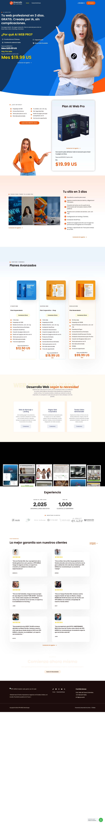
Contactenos (26, 426)
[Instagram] (81, 3)
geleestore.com (22, 563)
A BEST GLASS (29, 626)
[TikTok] (78, 3)
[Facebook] (79, 3)
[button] (90, 3)
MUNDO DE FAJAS (60, 598)
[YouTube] (82, 3)
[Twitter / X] (84, 3)
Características (36, 3)
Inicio (27, 3)
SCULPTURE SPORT (30, 596)
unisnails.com (63, 563)
